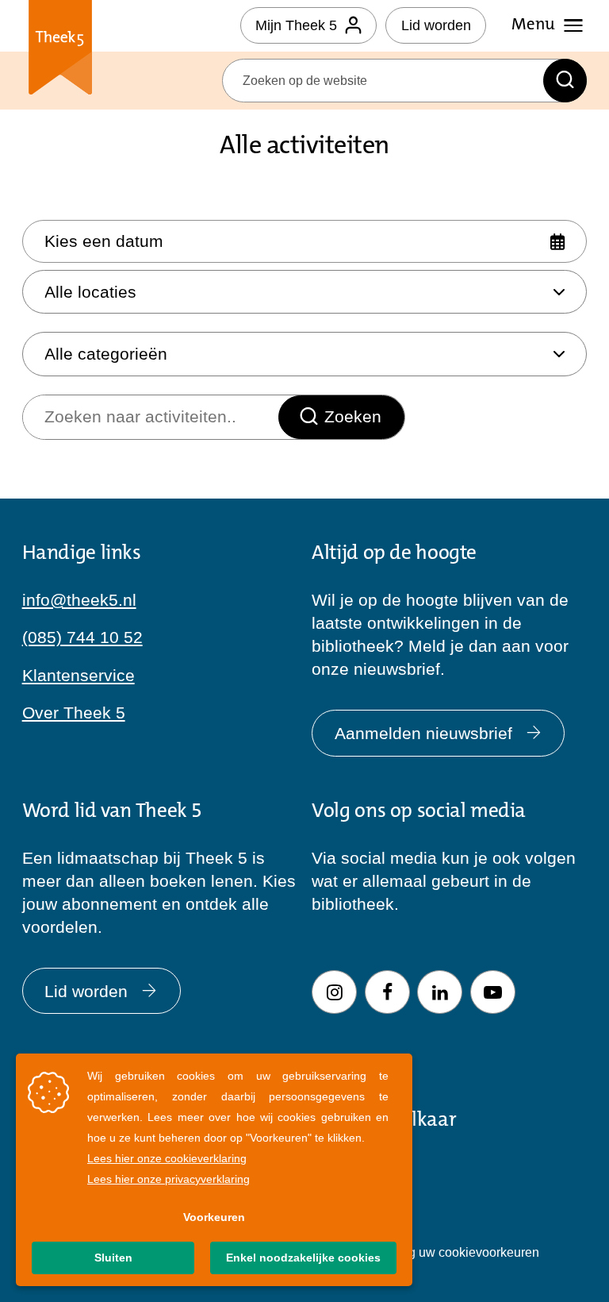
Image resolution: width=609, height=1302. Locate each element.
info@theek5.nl (79, 600)
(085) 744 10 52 (82, 637)
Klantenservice (78, 675)
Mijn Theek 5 (296, 25)
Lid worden (436, 25)
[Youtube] (492, 992)
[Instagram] (334, 992)
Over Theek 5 (73, 712)
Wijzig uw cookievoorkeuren (460, 1252)
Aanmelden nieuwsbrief (423, 733)
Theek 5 (61, 50)
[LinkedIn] (439, 992)
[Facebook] (387, 992)
